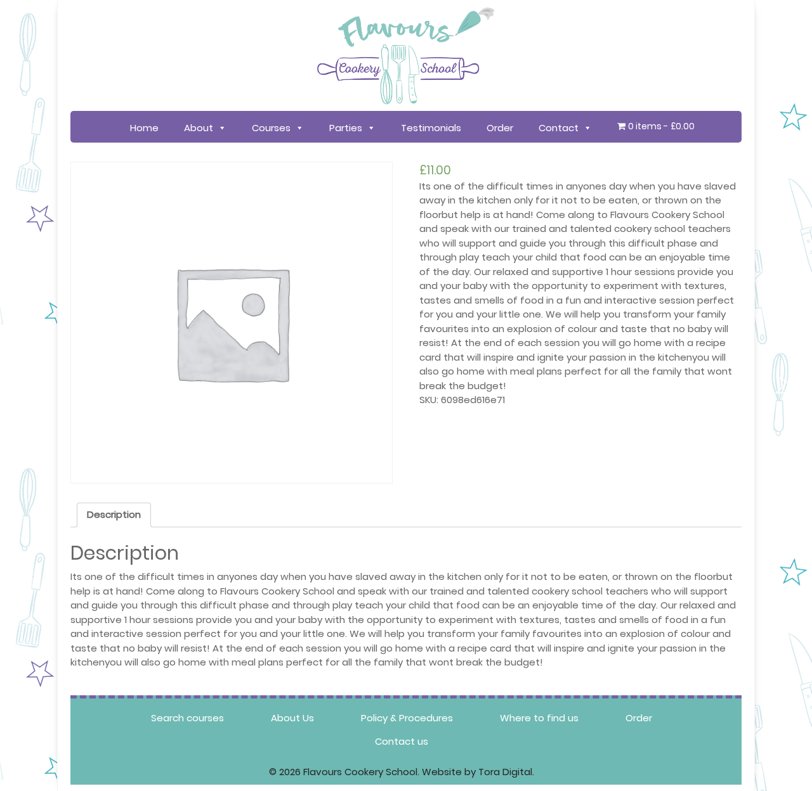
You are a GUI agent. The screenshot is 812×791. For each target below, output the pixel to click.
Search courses (187, 717)
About (198, 127)
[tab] (114, 515)
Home (144, 127)
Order (500, 127)
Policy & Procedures (407, 717)
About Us (292, 717)
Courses (271, 127)
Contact (559, 127)
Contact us (401, 741)
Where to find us (539, 717)
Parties (345, 127)
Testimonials (431, 127)
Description (114, 514)
